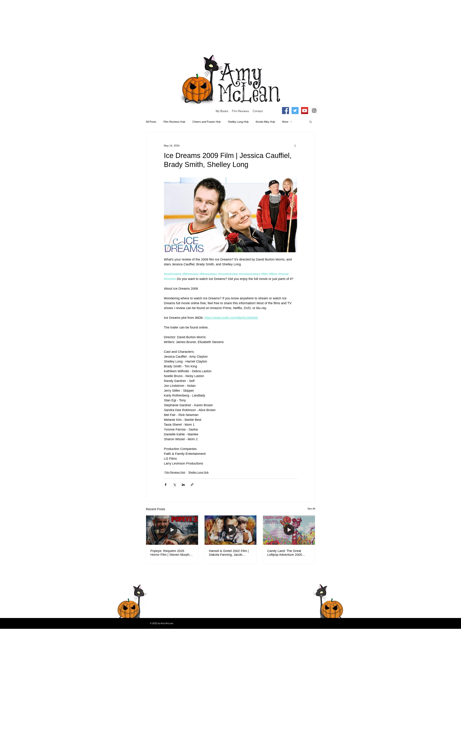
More (285, 121)
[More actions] (295, 145)
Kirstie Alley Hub (265, 121)
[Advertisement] (108, 25)
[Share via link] (192, 484)
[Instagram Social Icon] (314, 110)
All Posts (151, 121)
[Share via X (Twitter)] (174, 484)
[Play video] (230, 214)
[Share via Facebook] (165, 484)
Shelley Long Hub (238, 121)
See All (311, 508)
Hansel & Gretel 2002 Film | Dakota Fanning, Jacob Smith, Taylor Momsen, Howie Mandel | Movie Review (230, 553)
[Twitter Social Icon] (295, 110)
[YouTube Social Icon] (304, 110)
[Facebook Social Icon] (285, 110)
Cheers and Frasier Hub (206, 121)
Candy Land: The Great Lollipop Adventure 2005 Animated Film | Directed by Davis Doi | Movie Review (287, 553)
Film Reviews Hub (174, 121)
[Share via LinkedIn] (183, 484)
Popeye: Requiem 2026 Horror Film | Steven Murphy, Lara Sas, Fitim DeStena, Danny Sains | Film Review (171, 553)
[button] (310, 121)
